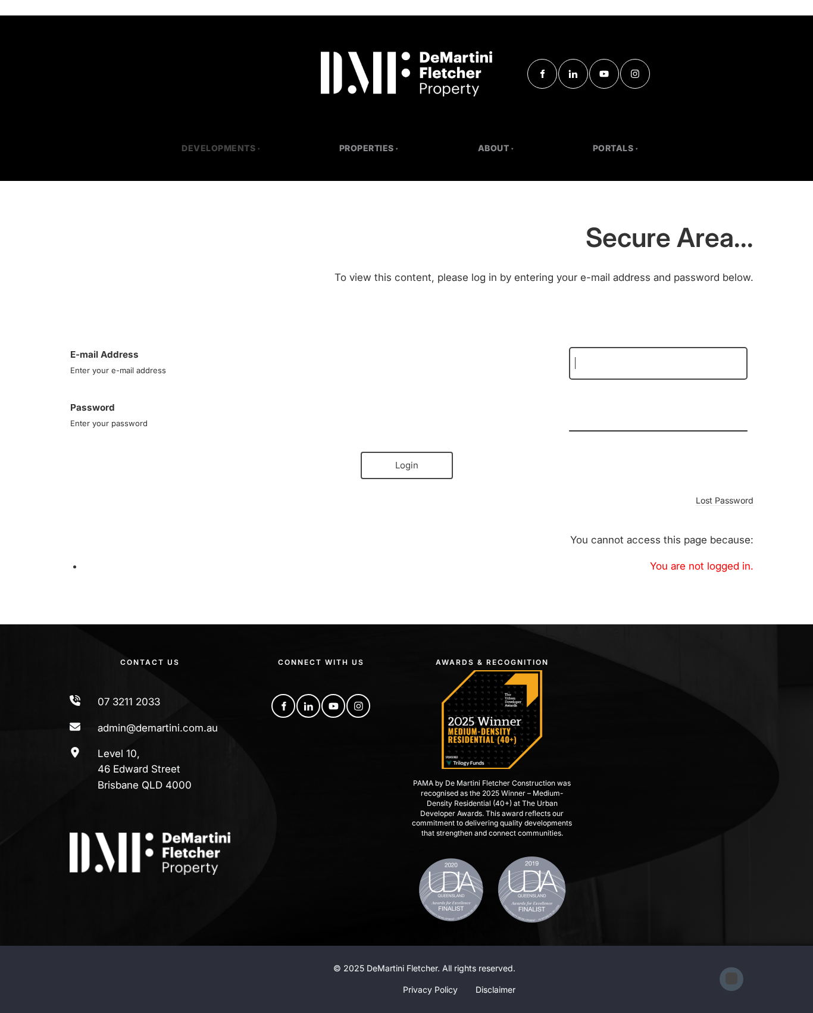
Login (406, 465)
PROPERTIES (366, 148)
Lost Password (724, 500)
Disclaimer (495, 989)
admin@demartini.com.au (158, 728)
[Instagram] (635, 74)
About (493, 148)
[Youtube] (604, 74)
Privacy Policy (430, 989)
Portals (613, 148)
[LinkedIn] (573, 74)
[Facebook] (542, 74)
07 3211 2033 (129, 702)
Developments (218, 148)
